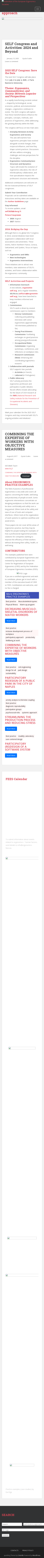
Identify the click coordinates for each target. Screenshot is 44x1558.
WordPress (36, 1555)
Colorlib (20, 1555)
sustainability (11, 673)
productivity (30, 637)
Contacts (14, 1550)
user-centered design (14, 739)
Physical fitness (12, 604)
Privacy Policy (27, 1550)
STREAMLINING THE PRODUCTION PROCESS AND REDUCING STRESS (20, 719)
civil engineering (24, 667)
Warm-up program (27, 604)
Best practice (11, 601)
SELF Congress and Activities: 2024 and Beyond (21, 48)
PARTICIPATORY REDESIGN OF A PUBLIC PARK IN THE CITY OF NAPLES (20, 682)
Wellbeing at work (13, 640)
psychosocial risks (13, 712)
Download (25, 476)
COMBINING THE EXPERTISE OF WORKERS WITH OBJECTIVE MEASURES (19, 441)
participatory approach (15, 637)
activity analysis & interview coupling (20, 700)
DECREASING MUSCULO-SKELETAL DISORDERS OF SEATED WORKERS (21, 611)
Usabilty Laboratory (26, 736)
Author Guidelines (16, 201)
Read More (11, 621)
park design (22, 670)
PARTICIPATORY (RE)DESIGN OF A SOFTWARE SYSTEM (17, 746)
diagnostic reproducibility (15, 706)
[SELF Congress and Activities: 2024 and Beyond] (22, 28)
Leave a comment (11, 61)
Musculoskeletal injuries (27, 601)
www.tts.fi (9, 468)
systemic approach (29, 712)
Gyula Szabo (27, 58)
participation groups (14, 709)
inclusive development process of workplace (19, 632)
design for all (11, 670)
